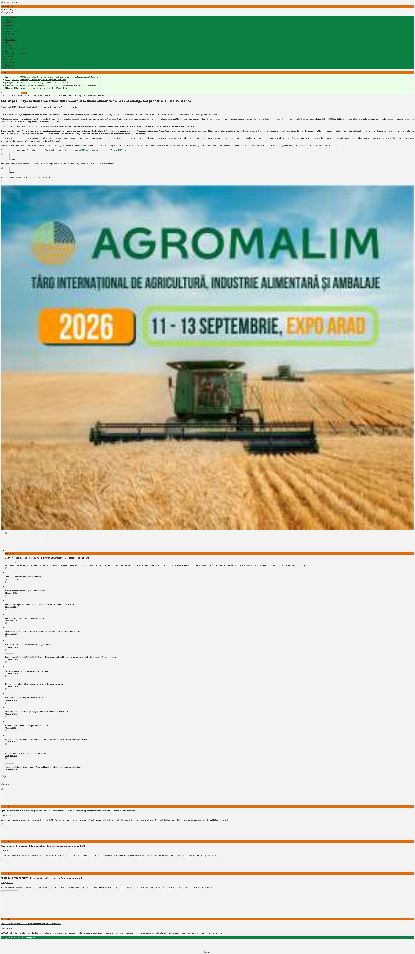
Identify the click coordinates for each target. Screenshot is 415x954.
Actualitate (9, 20)
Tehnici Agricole (11, 48)
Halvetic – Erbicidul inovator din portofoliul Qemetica (26, 726)
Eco (6, 51)
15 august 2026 (7, 815)
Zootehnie (9, 36)
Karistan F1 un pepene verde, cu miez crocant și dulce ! (26, 753)
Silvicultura (9, 56)
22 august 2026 (11, 562)
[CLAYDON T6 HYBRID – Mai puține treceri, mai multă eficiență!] (9, 916)
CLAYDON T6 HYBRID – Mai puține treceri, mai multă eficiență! (31, 924)
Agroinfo (56, 107)
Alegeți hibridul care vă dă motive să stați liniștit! (24, 618)
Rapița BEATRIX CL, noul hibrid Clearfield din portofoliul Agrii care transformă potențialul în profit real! (46, 739)
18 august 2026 (11, 741)
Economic (9, 22)
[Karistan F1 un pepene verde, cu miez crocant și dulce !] (9, 749)
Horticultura (10, 34)
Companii (9, 25)
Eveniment (9, 28)
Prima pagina (10, 17)
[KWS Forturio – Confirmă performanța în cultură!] (9, 693)
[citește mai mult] (297, 565)
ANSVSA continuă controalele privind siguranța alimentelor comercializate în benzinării (47, 558)
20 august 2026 (11, 647)
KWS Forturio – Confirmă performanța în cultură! (24, 698)
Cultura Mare (10, 39)
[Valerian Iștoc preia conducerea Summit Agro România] (9, 666)
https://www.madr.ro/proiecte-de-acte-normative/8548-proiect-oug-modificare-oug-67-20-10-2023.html (83, 150)
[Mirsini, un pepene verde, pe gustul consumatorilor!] (9, 586)
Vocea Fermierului (12, 31)
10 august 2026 (7, 928)
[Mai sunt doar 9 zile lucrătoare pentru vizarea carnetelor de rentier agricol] (9, 679)
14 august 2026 (7, 850)
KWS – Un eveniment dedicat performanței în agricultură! (27, 645)
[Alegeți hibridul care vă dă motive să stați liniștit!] (8, 614)
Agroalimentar (11, 42)
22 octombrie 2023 (8, 107)
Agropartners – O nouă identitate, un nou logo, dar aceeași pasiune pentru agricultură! (43, 846)
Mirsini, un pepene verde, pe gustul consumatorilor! (25, 591)
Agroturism (9, 62)
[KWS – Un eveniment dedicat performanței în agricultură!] (9, 640)
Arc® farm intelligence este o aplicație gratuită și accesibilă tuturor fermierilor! (36, 712)
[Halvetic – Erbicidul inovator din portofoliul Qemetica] (7, 721)
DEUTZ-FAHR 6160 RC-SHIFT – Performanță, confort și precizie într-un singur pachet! (42, 878)
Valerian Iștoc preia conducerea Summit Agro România (26, 671)
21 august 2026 (11, 593)
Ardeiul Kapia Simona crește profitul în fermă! (23, 577)
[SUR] (3, 777)
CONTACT (9, 67)
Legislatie (9, 59)
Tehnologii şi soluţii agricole (16, 53)
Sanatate (9, 45)
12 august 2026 (7, 882)
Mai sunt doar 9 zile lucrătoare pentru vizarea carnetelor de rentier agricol (34, 684)
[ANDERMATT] (7, 784)
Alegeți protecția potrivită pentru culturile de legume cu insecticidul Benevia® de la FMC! (40, 604)
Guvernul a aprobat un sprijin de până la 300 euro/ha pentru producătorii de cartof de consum (42, 631)
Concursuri (9, 65)
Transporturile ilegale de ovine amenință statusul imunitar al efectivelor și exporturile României (43, 767)
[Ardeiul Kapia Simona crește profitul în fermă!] (9, 572)
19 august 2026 (11, 700)
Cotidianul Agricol (23, 107)
